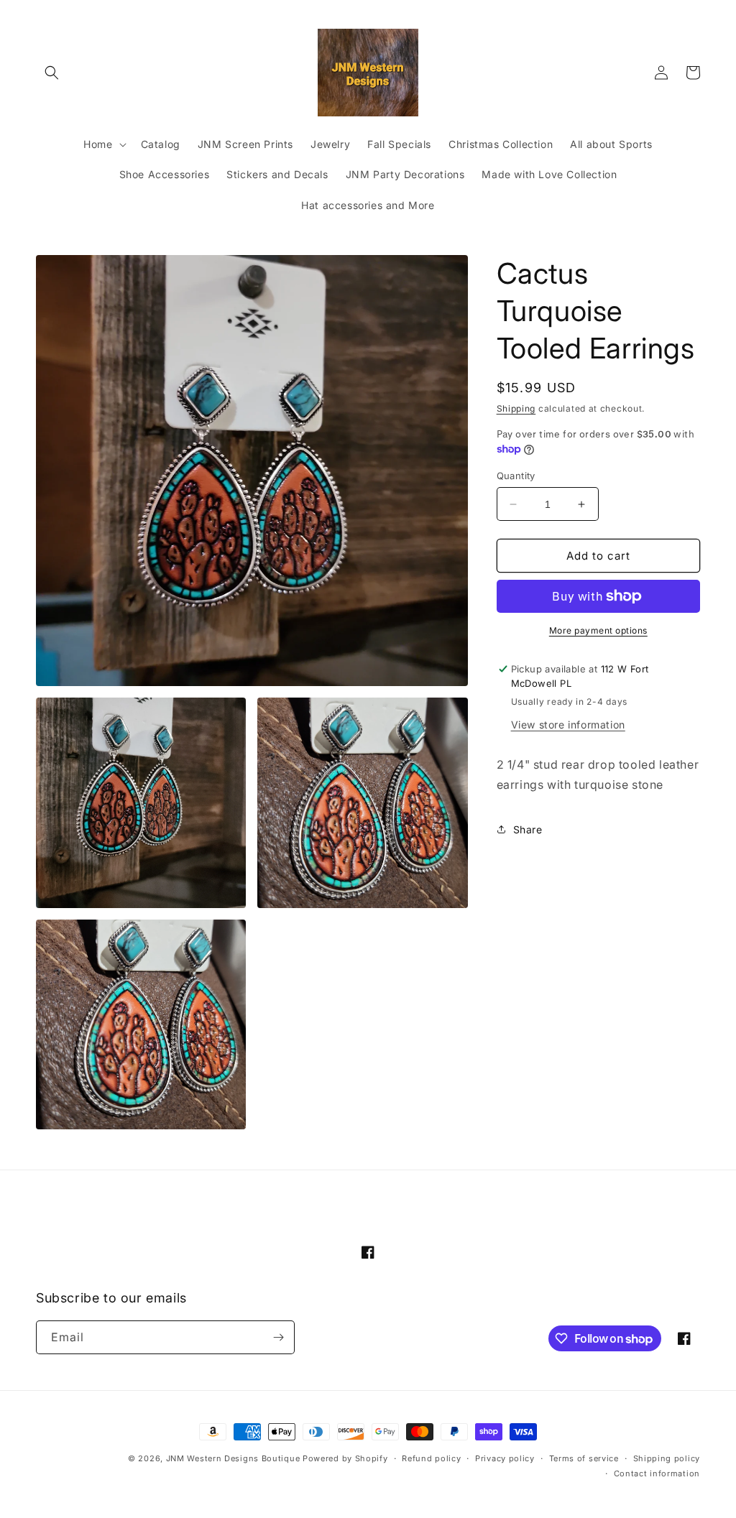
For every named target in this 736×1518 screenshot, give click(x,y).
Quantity (516, 475)
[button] (52, 72)
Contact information (657, 1473)
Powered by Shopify (345, 1458)
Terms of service (584, 1458)
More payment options (598, 630)
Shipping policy (667, 1458)
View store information (568, 724)
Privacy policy (505, 1458)
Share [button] (528, 829)
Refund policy (431, 1458)
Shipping (516, 408)
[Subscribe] (278, 1337)
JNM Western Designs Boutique (233, 1458)
